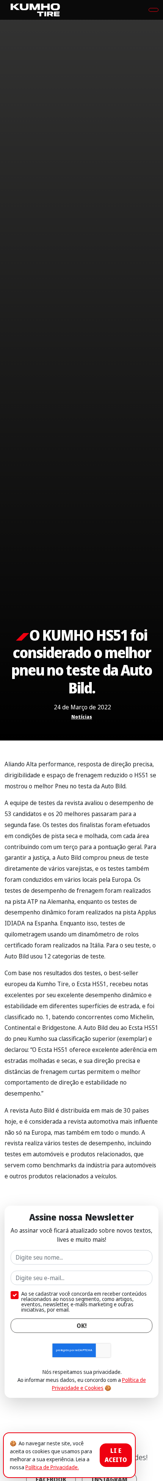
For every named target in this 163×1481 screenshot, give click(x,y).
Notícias (81, 717)
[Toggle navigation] (153, 10)
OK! (82, 1326)
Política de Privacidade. (52, 1467)
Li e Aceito (116, 1455)
